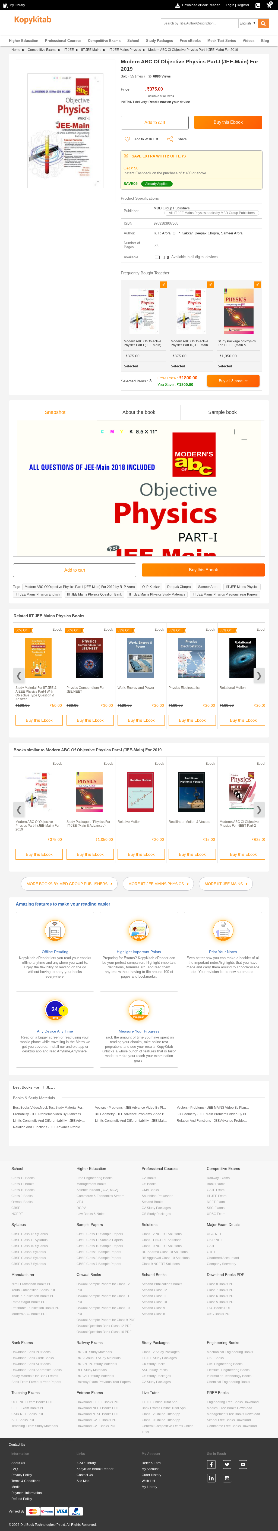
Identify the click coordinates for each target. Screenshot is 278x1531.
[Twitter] (227, 1465)
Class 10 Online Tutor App (161, 1420)
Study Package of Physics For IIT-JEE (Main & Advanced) (88, 824)
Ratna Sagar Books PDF (29, 1302)
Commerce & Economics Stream (100, 1196)
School (133, 41)
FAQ (14, 1469)
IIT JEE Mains (91, 50)
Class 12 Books (22, 1178)
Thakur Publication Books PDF (33, 1296)
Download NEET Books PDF (98, 1408)
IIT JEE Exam (216, 1196)
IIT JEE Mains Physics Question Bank (94, 594)
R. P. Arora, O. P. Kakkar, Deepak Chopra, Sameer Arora (198, 233)
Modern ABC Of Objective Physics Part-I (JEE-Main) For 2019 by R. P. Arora (80, 587)
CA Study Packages (156, 1208)
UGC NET (214, 1234)
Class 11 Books (22, 1184)
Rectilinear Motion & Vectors (189, 822)
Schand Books (152, 1202)
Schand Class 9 (153, 1308)
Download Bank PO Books (30, 1352)
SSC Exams (216, 1208)
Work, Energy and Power (136, 688)
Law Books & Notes (91, 1214)
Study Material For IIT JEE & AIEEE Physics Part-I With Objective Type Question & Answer (35, 693)
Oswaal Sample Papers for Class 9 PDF (106, 1320)
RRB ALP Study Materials (95, 1376)
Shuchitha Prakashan (157, 1196)
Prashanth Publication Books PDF (36, 1308)
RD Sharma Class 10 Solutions (165, 1252)
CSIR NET (214, 1240)
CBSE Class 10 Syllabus (29, 1246)
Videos (248, 41)
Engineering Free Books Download (233, 1402)
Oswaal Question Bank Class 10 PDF (104, 1332)
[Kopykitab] (31, 19)
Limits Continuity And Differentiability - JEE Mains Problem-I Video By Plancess (131, 1121)
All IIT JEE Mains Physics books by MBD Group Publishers (212, 213)
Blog (265, 41)
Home (15, 50)
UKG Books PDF (219, 1314)
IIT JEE (69, 50)
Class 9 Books (22, 1196)
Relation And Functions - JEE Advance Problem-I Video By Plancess (49, 1127)
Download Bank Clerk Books (32, 1358)
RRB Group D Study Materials (99, 1358)
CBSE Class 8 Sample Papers (99, 1258)
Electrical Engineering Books (228, 1370)
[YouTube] (242, 1465)
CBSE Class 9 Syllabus (28, 1252)
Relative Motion (129, 822)
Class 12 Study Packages (160, 1352)
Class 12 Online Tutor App (161, 1414)
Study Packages (159, 41)
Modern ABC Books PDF (29, 1314)
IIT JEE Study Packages (159, 1358)
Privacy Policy (21, 1475)
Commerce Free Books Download (232, 1426)
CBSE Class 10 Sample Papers (100, 1246)
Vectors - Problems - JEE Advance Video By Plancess (131, 1107)
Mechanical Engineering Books (230, 1352)
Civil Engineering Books (224, 1364)
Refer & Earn (151, 1463)
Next (259, 675)
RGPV (81, 1208)
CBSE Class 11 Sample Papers (100, 1240)
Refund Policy (21, 1499)
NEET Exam (216, 1202)
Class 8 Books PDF (221, 1284)
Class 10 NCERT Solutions (162, 1246)
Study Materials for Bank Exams (34, 1376)
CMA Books (150, 1190)
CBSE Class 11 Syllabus (29, 1240)
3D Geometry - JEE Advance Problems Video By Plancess (131, 1114)
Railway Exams (218, 1178)
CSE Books (215, 1358)
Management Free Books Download (233, 1414)
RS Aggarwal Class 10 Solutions (165, 1258)
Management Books (91, 1184)
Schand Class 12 (154, 1290)
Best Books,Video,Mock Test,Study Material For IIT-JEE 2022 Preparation (49, 1107)
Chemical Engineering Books (228, 1382)
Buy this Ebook (39, 720)
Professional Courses (63, 41)
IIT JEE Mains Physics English (37, 594)
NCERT (17, 1214)
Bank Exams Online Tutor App (164, 1408)
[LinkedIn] (211, 1479)
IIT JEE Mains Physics (125, 50)
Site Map (83, 1481)
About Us (18, 1463)
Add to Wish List (146, 139)
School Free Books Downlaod (229, 1420)
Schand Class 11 (154, 1296)
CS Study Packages (156, 1214)
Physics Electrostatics (184, 688)
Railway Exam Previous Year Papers (104, 1382)
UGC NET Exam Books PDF (32, 1402)
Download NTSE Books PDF (98, 1414)
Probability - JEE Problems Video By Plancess (47, 1114)
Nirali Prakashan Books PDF (32, 1284)
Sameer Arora (208, 587)
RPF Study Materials (92, 1370)
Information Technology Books (229, 1376)
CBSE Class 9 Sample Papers (99, 1252)
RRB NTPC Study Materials (97, 1364)
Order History (151, 1475)
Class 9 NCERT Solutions (161, 1264)
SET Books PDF (23, 1420)
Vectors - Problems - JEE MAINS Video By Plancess (213, 1107)
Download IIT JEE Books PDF (98, 1402)
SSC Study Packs (155, 1370)
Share (182, 139)
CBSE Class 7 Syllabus (28, 1264)
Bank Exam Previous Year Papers (36, 1382)
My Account (150, 1469)
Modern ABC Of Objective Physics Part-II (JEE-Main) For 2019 (37, 825)
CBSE (15, 1208)
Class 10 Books (22, 1190)
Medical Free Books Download (229, 1408)
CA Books (149, 1178)
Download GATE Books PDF (97, 1420)
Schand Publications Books (162, 1284)
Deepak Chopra (179, 587)
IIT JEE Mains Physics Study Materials (157, 594)
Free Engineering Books (94, 1178)
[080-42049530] (257, 5)
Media (16, 1487)
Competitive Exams (104, 41)
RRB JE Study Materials (94, 1352)
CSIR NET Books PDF (27, 1414)
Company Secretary (221, 1264)
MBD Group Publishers (172, 208)
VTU (80, 1202)
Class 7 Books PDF (221, 1290)
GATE (211, 1246)
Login (230, 5)
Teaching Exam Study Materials (34, 1426)
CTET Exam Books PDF (28, 1408)
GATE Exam (216, 1190)
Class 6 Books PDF (221, 1296)
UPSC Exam (216, 1214)
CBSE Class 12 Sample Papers (100, 1234)
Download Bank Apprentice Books (36, 1370)
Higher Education (23, 41)
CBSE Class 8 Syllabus (28, 1258)
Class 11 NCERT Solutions (161, 1240)
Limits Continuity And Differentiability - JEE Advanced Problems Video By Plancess (49, 1121)
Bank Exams (216, 1184)
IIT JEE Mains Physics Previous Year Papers (225, 594)
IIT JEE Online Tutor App (160, 1402)
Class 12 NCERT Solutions (162, 1234)
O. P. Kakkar (151, 587)
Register (243, 5)
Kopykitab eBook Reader (95, 1469)
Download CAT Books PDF (96, 1426)
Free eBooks (190, 41)
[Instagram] (227, 1479)
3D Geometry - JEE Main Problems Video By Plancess (213, 1114)
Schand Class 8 (153, 1314)
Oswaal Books (22, 1202)
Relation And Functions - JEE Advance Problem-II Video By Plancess (213, 1121)
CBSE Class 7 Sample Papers (99, 1264)
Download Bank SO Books (30, 1364)
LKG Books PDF (219, 1308)
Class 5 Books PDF (221, 1302)
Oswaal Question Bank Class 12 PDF (104, 1326)
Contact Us (17, 1444)
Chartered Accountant (223, 1258)
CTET (211, 1252)
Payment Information (26, 1493)
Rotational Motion (233, 688)
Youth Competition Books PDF (33, 1290)
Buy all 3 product (233, 381)
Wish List (148, 1481)
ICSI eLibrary (86, 1463)
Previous (18, 675)
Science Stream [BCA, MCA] (97, 1190)
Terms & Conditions (25, 1481)
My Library (149, 1487)
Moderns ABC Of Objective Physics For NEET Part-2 (239, 824)
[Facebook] (211, 1465)
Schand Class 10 (154, 1302)
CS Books (149, 1184)
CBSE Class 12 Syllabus (29, 1234)
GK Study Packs (153, 1364)
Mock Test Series (221, 41)
